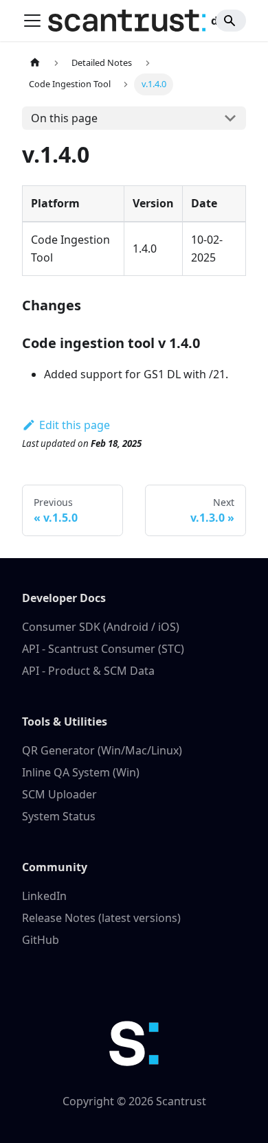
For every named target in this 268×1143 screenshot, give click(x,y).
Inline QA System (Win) (80, 772)
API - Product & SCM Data (88, 670)
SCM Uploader (59, 794)
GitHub (40, 939)
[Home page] (35, 62)
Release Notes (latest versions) (101, 917)
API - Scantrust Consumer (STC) (103, 648)
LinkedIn (44, 895)
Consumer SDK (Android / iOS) (100, 626)
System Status (59, 816)
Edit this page (74, 424)
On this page (64, 118)
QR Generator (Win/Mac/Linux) (102, 750)
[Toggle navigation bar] (32, 20)
